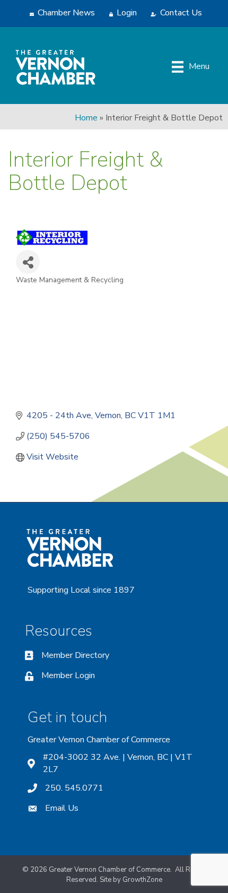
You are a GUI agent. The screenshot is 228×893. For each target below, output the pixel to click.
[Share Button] (28, 262)
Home (86, 118)
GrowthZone (142, 880)
